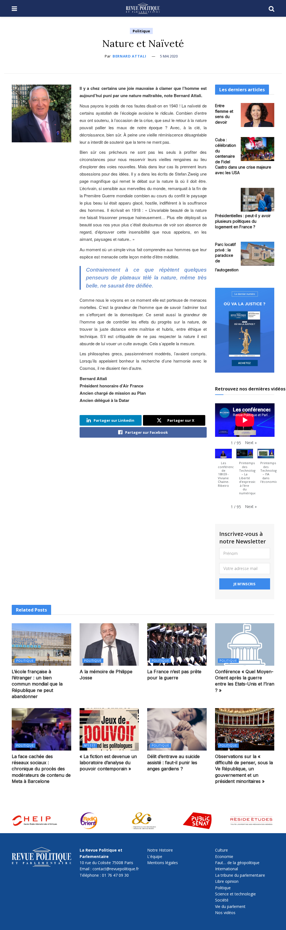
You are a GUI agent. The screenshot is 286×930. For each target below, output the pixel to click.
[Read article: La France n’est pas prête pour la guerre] (177, 644)
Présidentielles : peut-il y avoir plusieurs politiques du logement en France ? (243, 221)
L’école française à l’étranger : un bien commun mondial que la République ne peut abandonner (37, 684)
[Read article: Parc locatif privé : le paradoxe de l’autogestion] (257, 254)
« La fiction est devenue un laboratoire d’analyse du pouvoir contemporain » (108, 763)
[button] (250, 443)
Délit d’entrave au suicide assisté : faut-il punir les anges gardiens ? (173, 763)
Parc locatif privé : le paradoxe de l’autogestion (227, 257)
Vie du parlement (230, 906)
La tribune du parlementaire (240, 875)
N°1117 (90, 745)
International (226, 868)
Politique (141, 30)
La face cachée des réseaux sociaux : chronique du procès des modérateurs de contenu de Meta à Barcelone (41, 769)
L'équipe (154, 856)
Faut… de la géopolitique (237, 862)
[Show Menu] (14, 8)
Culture (221, 850)
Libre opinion (227, 881)
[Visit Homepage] (143, 8)
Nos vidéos (225, 912)
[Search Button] (271, 8)
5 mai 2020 (169, 56)
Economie (224, 856)
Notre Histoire (160, 850)
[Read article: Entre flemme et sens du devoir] (257, 115)
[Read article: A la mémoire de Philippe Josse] (109, 644)
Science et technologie (235, 894)
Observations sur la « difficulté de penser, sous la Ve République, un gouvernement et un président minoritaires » (244, 769)
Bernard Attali (129, 56)
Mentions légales (162, 862)
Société (221, 900)
